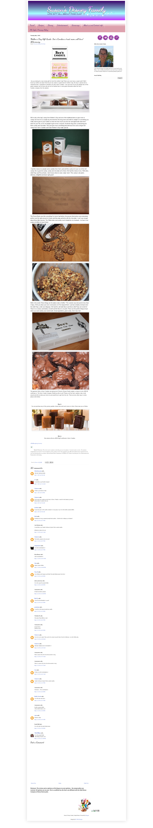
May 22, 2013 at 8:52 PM (39, 630)
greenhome (36, 607)
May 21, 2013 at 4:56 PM (39, 576)
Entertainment (62, 25)
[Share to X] (49, 462)
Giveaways (76, 25)
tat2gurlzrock (37, 545)
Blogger (87, 815)
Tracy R (36, 572)
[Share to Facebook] (51, 462)
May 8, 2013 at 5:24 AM (39, 503)
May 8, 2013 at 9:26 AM (39, 511)
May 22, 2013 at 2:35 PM (39, 602)
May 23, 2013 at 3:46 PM (39, 710)
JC (35, 479)
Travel (32, 25)
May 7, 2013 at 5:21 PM (39, 492)
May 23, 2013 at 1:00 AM (39, 639)
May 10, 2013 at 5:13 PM (39, 520)
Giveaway (35, 44)
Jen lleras (36, 507)
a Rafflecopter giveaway (36, 443)
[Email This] (46, 462)
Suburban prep (38, 471)
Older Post (86, 783)
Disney (50, 25)
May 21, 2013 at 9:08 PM (39, 584)
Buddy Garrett (37, 696)
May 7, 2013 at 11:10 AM (39, 484)
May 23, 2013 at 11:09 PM (40, 738)
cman (35, 715)
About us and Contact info (93, 25)
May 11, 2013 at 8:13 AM (39, 532)
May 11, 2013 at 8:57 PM (39, 541)
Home (60, 783)
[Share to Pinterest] (52, 462)
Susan (36, 462)
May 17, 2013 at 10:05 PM (40, 567)
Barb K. (36, 598)
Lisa (35, 670)
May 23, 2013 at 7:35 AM (39, 656)
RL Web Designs (78, 819)
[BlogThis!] (47, 462)
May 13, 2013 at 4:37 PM (39, 549)
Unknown (36, 488)
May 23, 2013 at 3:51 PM (39, 719)
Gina (35, 563)
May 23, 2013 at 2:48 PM (39, 691)
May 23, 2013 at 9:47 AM (39, 674)
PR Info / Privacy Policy (39, 30)
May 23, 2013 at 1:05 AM (39, 647)
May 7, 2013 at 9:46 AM (39, 475)
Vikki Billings (37, 733)
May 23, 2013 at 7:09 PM (39, 728)
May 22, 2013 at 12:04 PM (40, 593)
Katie (35, 516)
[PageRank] (96, 811)
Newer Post (33, 783)
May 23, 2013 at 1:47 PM (39, 683)
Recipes (41, 25)
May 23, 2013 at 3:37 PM (39, 700)
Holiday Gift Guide (41, 44)
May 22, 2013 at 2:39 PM (39, 611)
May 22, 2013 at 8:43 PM (39, 620)
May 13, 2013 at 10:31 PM (40, 558)
